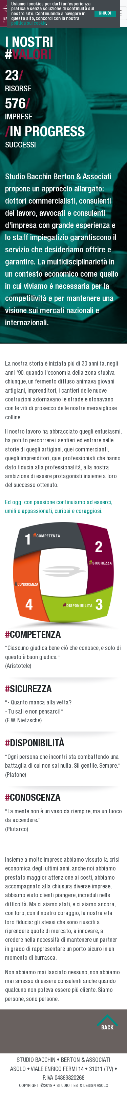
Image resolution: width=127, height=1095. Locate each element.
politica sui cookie (28, 23)
